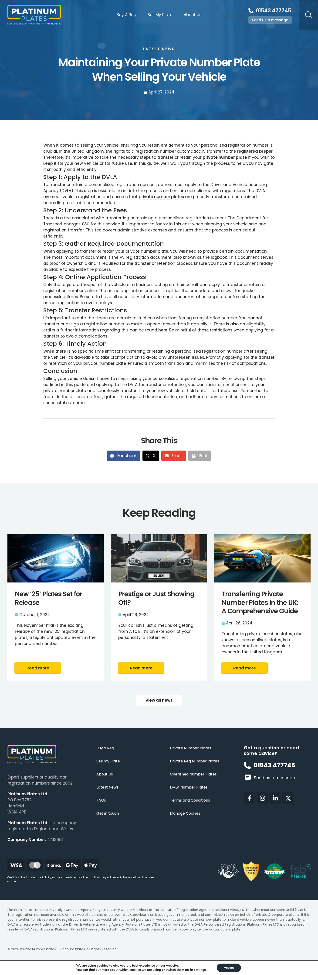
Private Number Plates (190, 748)
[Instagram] (262, 798)
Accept (229, 967)
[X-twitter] (288, 798)
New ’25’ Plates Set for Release (48, 598)
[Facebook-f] (249, 798)
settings (200, 970)
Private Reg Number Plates (194, 761)
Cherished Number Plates (193, 774)
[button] (123, 456)
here (162, 330)
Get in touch (107, 813)
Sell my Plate (108, 761)
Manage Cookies (185, 813)
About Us (192, 14)
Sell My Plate (160, 14)
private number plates (161, 197)
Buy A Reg (126, 14)
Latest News (107, 787)
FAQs (101, 800)
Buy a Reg (105, 748)
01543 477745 (273, 10)
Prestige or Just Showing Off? (156, 598)
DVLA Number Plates (189, 787)
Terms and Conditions (190, 800)
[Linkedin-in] (275, 798)
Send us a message (270, 19)
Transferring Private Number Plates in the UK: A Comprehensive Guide (260, 602)
